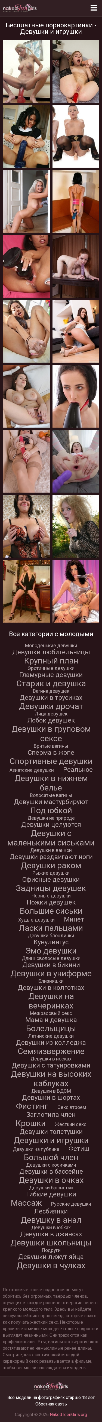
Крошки (31, 1123)
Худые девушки (36, 920)
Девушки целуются (51, 824)
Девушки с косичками (51, 1165)
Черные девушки (51, 896)
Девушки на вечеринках (51, 1000)
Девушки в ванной (51, 850)
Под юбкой (51, 810)
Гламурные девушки (51, 675)
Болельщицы (51, 1028)
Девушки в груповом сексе (51, 733)
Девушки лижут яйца (51, 1257)
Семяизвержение (51, 1051)
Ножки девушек (51, 902)
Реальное (78, 769)
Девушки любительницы (51, 652)
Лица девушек (51, 714)
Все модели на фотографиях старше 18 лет (51, 1397)
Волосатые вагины (51, 795)
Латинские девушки (51, 1036)
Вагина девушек (51, 691)
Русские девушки (71, 1204)
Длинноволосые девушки (51, 958)
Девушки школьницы (51, 1242)
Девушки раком (51, 865)
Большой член (51, 1157)
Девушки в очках (51, 1180)
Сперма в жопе (51, 752)
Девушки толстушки (51, 1131)
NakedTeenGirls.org (68, 1414)
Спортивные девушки (51, 761)
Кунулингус (51, 942)
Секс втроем (71, 1107)
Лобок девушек (51, 720)
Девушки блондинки (51, 935)
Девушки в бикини (51, 965)
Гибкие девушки (51, 1194)
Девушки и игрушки (51, 1140)
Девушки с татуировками (51, 1065)
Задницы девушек (51, 888)
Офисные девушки (51, 879)
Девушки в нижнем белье (51, 782)
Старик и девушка (51, 683)
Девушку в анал (51, 1220)
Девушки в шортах (51, 1097)
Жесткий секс (70, 1124)
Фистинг (32, 1106)
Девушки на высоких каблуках (51, 1078)
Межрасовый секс (51, 1013)
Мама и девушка (51, 1020)
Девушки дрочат (51, 706)
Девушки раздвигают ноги (51, 857)
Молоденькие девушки (51, 645)
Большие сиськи (51, 911)
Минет (74, 919)
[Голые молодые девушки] (20, 8)
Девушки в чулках (51, 1265)
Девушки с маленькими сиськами (51, 837)
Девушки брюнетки (51, 1187)
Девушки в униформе (51, 973)
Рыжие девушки (51, 873)
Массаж (26, 1203)
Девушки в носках (51, 1059)
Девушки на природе (51, 818)
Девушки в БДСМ (51, 1091)
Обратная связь (51, 1404)
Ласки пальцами (51, 928)
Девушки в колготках (51, 987)
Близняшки (51, 981)
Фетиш (79, 1149)
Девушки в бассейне (51, 1171)
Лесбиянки (51, 1211)
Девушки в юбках (51, 1227)
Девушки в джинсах (51, 1234)
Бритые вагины (51, 746)
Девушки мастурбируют (51, 802)
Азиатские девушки (32, 770)
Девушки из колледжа (51, 1042)
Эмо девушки (51, 950)
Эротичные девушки (51, 668)
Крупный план (51, 660)
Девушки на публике (36, 1149)
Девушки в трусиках (51, 697)
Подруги (51, 1250)
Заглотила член (51, 1114)
